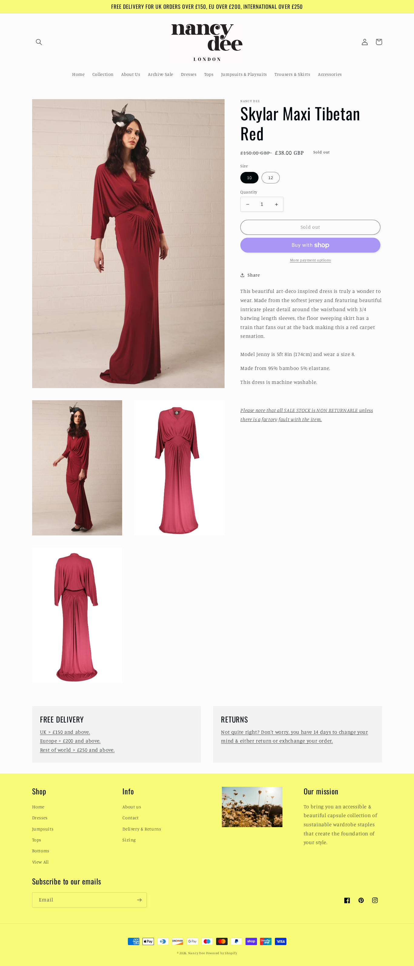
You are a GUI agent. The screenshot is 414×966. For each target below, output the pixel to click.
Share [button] (254, 275)
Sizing (129, 839)
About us (131, 806)
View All (40, 861)
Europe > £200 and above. (70, 741)
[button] (39, 42)
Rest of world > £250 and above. (77, 750)
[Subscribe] (139, 899)
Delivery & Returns (141, 828)
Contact (130, 817)
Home (38, 806)
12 (270, 177)
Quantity (248, 192)
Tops (37, 839)
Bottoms (40, 850)
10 (249, 177)
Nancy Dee (196, 953)
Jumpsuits (43, 828)
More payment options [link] (310, 260)
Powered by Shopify (221, 953)
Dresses (40, 817)
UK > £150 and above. (65, 732)
